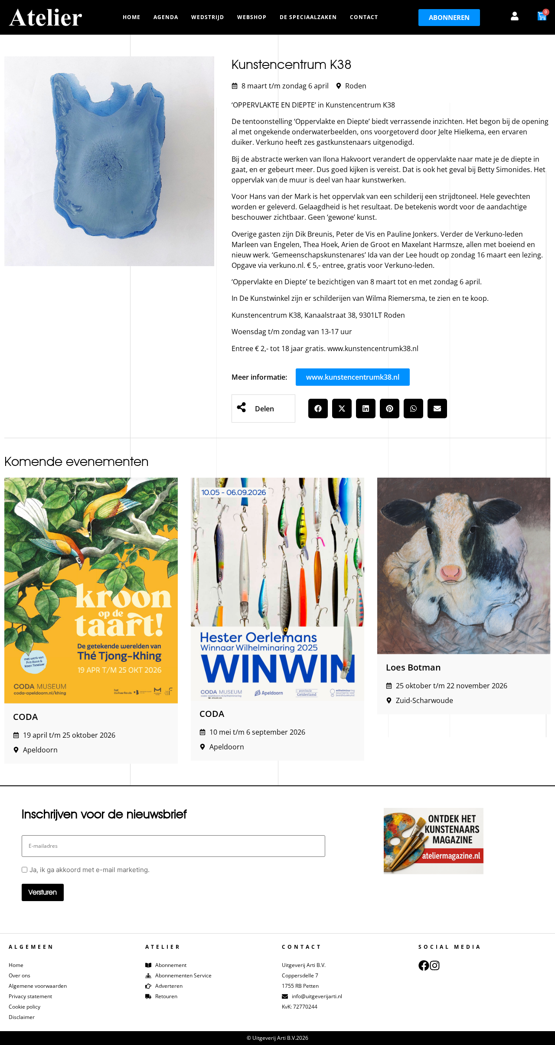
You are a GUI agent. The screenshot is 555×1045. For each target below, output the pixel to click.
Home (131, 17)
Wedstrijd (207, 17)
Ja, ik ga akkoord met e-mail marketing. (89, 869)
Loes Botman (413, 667)
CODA (25, 717)
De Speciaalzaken (308, 17)
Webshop (252, 17)
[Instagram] (434, 965)
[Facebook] (423, 965)
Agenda (165, 17)
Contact (364, 17)
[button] (318, 408)
